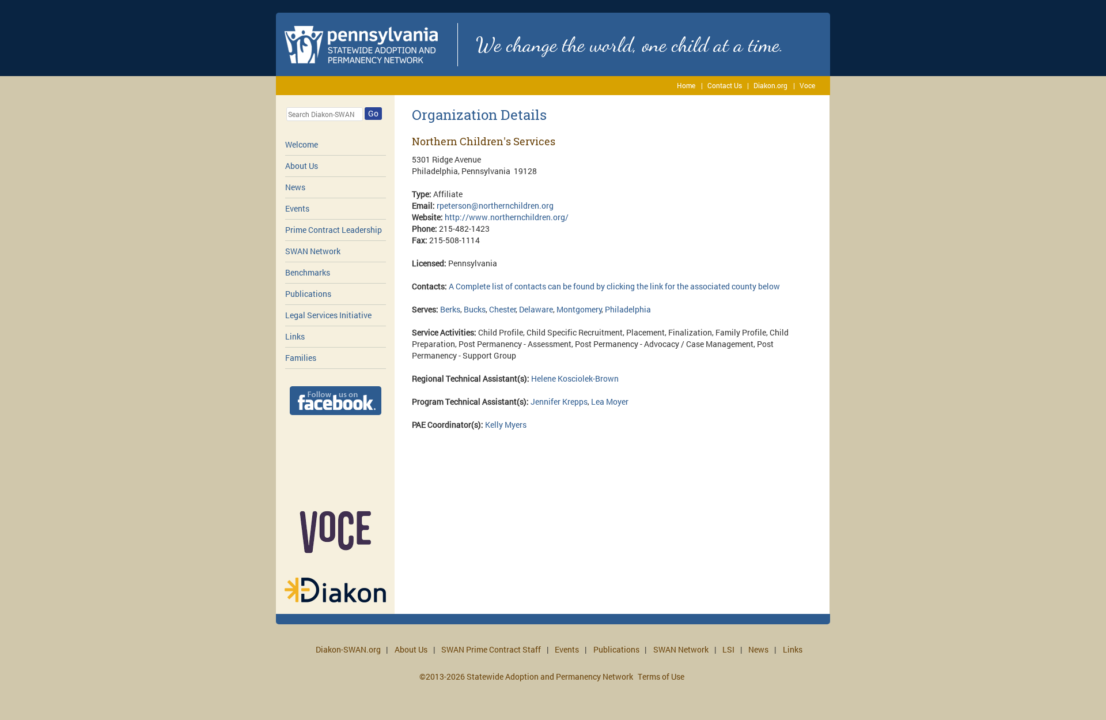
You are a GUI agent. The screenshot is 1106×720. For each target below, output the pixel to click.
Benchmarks (307, 272)
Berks (450, 309)
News (295, 187)
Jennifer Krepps (559, 401)
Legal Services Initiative (328, 315)
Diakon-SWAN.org (348, 649)
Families (300, 357)
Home (686, 85)
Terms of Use (661, 676)
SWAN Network (312, 251)
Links (295, 336)
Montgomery (579, 309)
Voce (807, 85)
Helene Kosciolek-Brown (575, 378)
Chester (502, 309)
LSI (728, 649)
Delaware (536, 309)
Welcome (301, 144)
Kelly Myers (506, 424)
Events (297, 208)
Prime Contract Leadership (333, 229)
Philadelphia (628, 309)
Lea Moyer (609, 401)
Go (373, 113)
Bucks (475, 309)
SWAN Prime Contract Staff (491, 649)
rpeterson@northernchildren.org (495, 205)
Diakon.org (770, 85)
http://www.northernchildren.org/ (507, 217)
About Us (301, 165)
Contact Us (724, 85)
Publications (308, 293)
